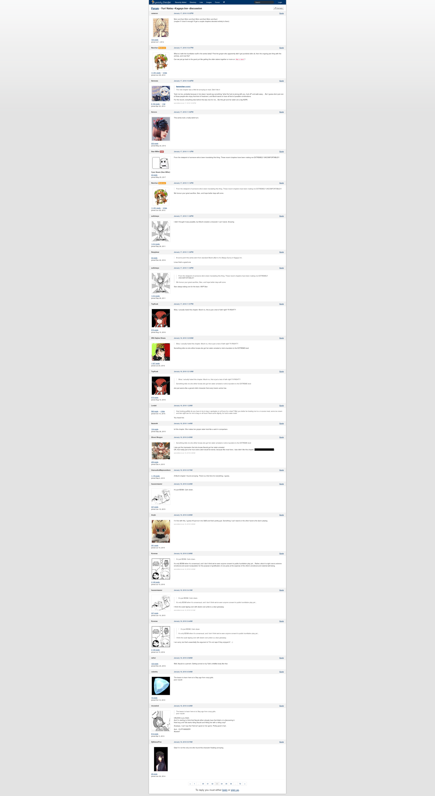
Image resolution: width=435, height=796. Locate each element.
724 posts (154, 40)
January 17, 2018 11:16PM (183, 183)
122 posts (154, 663)
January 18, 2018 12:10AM (183, 371)
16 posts (154, 698)
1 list (163, 104)
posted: (183, 86)
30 (203, 784)
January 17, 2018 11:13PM (183, 151)
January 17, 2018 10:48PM (183, 81)
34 (222, 784)
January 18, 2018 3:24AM (183, 484)
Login (280, 2)
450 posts (154, 462)
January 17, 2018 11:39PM (183, 252)
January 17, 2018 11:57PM (183, 304)
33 (217, 784)
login (224, 789)
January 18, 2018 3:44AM (183, 621)
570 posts (154, 330)
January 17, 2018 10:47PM (183, 48)
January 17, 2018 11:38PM (183, 216)
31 (208, 784)
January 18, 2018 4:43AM (183, 706)
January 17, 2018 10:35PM (183, 13)
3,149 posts (155, 582)
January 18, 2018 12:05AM (183, 338)
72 (240, 784)
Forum (217, 2)
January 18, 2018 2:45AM (183, 437)
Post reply (279, 8)
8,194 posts (155, 104)
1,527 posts (155, 363)
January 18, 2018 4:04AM (183, 672)
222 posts (154, 143)
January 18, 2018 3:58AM (183, 658)
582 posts (154, 411)
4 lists (163, 411)
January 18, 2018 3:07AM (183, 470)
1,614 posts (155, 244)
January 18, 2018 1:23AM (183, 405)
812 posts (154, 734)
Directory (193, 2)
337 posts (154, 507)
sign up (235, 789)
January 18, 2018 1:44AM (183, 423)
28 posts (154, 774)
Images (209, 2)
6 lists (165, 73)
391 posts (154, 545)
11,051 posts (156, 73)
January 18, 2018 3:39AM (183, 553)
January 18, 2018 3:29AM (183, 515)
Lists (201, 2)
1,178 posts (155, 476)
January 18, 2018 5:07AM (183, 742)
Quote (281, 13)
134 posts (154, 429)
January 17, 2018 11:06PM (183, 112)
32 (212, 784)
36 (231, 784)
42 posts (154, 175)
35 (226, 784)
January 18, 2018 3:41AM (183, 590)
